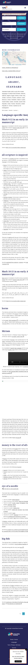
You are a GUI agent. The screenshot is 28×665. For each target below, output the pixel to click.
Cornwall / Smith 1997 (17, 336)
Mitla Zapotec (15, 499)
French (5, 190)
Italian (17, 503)
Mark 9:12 (4, 126)
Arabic (3, 127)
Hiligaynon (6, 200)
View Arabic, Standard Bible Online (10, 70)
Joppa (3, 603)
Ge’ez (3, 344)
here (21, 547)
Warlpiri (5, 521)
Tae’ (15, 518)
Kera (4, 175)
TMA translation (13, 320)
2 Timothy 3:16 (12, 158)
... (18, 110)
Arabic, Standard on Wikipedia (9, 67)
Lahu (14, 513)
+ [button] (3, 53)
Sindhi (4, 205)
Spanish (5, 470)
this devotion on (13, 603)
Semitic (10, 110)
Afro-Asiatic (5, 110)
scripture (21, 262)
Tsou (23, 509)
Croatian (5, 511)
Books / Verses (14, 639)
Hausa (4, 170)
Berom (5, 165)
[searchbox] (9, 29)
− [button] (3, 55)
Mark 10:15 (5, 278)
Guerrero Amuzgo (23, 501)
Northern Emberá (7, 197)
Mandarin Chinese (7, 477)
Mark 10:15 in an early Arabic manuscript (16, 147)
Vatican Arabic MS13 (18, 127)
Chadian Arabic (7, 183)
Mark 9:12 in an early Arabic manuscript (16, 301)
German (5, 478)
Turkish (16, 595)
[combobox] (9, 29)
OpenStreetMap (18, 64)
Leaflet (13, 64)
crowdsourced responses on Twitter (16, 516)
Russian (5, 458)
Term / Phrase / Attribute (14, 645)
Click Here (18, 661)
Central (15, 110)
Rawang (16, 514)
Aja (4, 222)
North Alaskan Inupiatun (21, 544)
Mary (3, 341)
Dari (4, 187)
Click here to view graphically (11, 488)
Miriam (18, 437)
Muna (14, 504)
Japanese (10, 504)
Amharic (8, 344)
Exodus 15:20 (11, 349)
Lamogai (5, 193)
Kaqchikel (5, 229)
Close (26, 650)
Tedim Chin (14, 509)
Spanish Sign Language (15, 348)
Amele (5, 215)
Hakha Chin (16, 508)
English (16, 448)
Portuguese (22, 503)
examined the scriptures (12, 262)
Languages (14, 642)
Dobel (4, 209)
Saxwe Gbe (6, 221)
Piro (14, 506)
